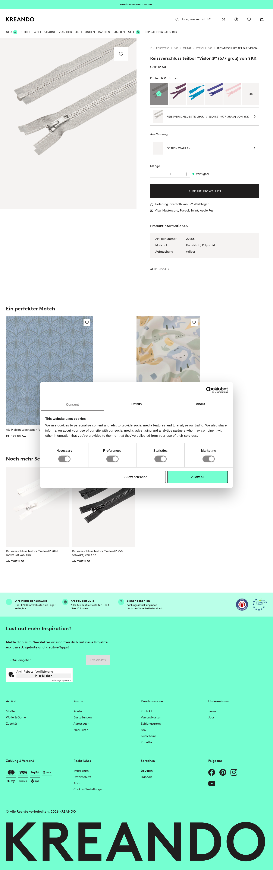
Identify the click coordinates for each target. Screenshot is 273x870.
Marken (119, 32)
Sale (131, 32)
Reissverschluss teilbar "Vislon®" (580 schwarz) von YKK (98, 553)
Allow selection (136, 477)
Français (146, 777)
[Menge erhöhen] (186, 174)
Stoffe (25, 32)
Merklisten (80, 730)
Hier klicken (44, 676)
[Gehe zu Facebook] (211, 772)
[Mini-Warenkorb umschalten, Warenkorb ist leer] (262, 19)
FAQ (143, 730)
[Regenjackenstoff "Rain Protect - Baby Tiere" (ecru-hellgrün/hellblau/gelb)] (168, 356)
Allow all (197, 477)
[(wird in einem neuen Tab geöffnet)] (242, 605)
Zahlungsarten (151, 723)
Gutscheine (149, 736)
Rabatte (146, 742)
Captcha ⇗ (61, 680)
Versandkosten (151, 717)
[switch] (112, 459)
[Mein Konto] (236, 19)
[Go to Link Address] (136, 4)
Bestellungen (82, 717)
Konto (77, 711)
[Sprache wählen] (223, 19)
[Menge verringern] (153, 174)
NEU (9, 32)
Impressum (81, 771)
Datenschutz (82, 777)
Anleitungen (85, 32)
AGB (76, 783)
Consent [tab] (72, 404)
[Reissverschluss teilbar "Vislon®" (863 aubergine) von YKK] (177, 94)
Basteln (104, 32)
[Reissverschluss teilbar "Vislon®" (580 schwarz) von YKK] (103, 507)
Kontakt (146, 711)
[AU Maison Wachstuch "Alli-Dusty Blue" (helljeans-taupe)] (49, 370)
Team (212, 711)
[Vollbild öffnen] (68, 123)
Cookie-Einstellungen (88, 789)
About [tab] (200, 404)
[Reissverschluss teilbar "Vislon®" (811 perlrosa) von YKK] (232, 94)
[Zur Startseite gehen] (20, 19)
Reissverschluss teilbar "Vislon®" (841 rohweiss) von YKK (32, 553)
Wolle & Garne (45, 32)
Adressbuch (81, 723)
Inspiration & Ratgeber (160, 32)
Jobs (211, 717)
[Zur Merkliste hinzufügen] (121, 54)
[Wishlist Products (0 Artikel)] (249, 19)
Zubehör (65, 32)
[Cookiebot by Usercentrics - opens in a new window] (209, 390)
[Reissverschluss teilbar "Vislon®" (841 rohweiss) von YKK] (37, 507)
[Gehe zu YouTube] (211, 783)
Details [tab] (136, 404)
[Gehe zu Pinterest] (222, 772)
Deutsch (147, 771)
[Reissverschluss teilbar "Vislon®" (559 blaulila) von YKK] (214, 94)
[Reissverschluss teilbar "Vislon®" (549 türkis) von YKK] (195, 94)
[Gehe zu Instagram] (233, 772)
